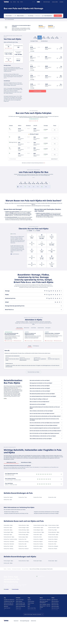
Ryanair (29, 599)
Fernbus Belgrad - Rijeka (38, 529)
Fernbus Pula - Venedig (38, 543)
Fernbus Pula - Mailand (52, 539)
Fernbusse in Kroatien (16, 569)
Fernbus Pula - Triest (23, 497)
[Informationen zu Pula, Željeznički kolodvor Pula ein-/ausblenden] (61, 474)
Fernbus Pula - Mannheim (9, 543)
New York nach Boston (8, 604)
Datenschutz (33, 620)
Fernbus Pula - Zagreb (8, 497)
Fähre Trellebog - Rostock (45, 604)
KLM (29, 606)
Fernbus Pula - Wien (52, 543)
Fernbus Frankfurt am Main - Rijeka (40, 525)
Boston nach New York (8, 603)
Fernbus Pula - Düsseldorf (9, 541)
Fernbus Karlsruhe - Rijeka (9, 537)
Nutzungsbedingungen (24, 620)
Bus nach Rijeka (25, 569)
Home (5, 569)
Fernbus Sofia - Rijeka (8, 529)
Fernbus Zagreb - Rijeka (8, 532)
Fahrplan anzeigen (8, 61)
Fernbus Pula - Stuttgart (38, 539)
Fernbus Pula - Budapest (53, 546)
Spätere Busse (54, 158)
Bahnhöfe (6, 606)
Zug (11, 1)
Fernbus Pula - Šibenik (52, 548)
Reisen (53, 597)
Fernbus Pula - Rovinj (38, 497)
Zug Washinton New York (9, 601)
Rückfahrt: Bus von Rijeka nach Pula (11, 511)
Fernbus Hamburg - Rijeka (53, 525)
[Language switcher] (39, 1)
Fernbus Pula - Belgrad (38, 541)
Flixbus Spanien (19, 601)
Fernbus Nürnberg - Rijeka (24, 529)
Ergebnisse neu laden (33, 120)
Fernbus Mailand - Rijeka (38, 527)
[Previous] (17, 183)
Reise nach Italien (55, 606)
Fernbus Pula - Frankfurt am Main (10, 539)
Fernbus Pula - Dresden (8, 546)
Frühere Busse (13, 158)
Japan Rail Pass (55, 599)
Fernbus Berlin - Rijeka (8, 525)
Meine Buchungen (46, 1)
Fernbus (14, 1)
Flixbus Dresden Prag (20, 603)
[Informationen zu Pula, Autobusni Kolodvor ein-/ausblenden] (61, 479)
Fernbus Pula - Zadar (8, 499)
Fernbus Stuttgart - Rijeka (24, 527)
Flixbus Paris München (20, 606)
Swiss (29, 604)
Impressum (16, 620)
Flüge (18, 1)
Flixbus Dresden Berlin (20, 604)
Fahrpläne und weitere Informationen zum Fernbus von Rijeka (46, 513)
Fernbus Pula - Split (52, 497)
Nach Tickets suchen (8, 48)
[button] (31, 15)
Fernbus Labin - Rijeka (8, 563)
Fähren (21, 1)
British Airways (31, 603)
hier (44, 162)
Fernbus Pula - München (53, 537)
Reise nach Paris (55, 603)
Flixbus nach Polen (20, 599)
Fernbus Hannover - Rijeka (39, 532)
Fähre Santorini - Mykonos (45, 599)
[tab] (34, 41)
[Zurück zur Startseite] (7, 2)
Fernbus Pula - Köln (22, 539)
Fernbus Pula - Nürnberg (23, 541)
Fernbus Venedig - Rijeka (23, 534)
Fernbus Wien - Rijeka (38, 534)
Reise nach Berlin (55, 601)
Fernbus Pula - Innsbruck (24, 548)
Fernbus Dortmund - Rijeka (24, 532)
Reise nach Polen (55, 604)
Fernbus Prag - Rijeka (52, 529)
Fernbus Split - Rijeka (8, 534)
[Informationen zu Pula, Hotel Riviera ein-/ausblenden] (61, 484)
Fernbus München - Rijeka (24, 525)
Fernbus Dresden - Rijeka (53, 534)
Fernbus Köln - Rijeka (8, 527)
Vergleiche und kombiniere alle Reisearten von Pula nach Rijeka (46, 511)
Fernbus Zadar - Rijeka (52, 560)
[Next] (61, 37)
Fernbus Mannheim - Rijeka (53, 532)
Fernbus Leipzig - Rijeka (23, 537)
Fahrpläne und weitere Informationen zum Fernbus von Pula (16, 513)
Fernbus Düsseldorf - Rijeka (53, 527)
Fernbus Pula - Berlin (38, 537)
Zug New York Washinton (9, 599)
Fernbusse (18, 597)
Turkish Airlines (31, 601)
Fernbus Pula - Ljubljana (38, 546)
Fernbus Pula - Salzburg (8, 548)
